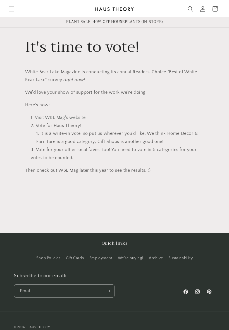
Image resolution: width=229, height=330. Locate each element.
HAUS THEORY (38, 327)
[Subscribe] (108, 291)
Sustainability (180, 258)
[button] (12, 9)
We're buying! (131, 258)
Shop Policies (48, 258)
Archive (156, 258)
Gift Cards (75, 258)
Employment (100, 258)
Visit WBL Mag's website (60, 117)
